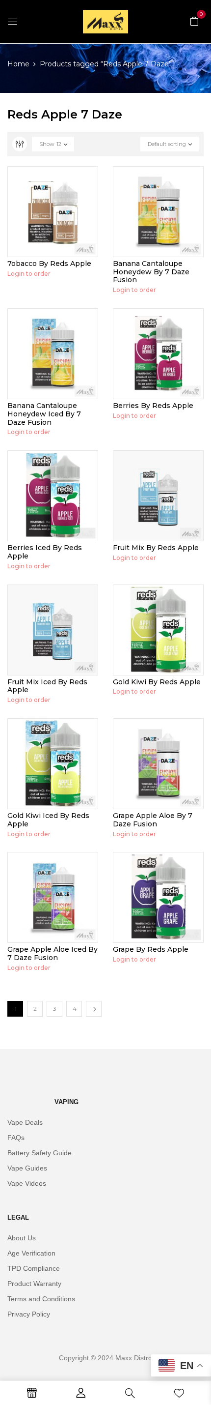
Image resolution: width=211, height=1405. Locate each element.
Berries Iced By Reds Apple (44, 551)
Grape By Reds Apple (150, 949)
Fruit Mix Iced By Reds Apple (47, 686)
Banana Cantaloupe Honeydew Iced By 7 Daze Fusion (44, 414)
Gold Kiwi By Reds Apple (157, 681)
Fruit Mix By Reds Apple (156, 547)
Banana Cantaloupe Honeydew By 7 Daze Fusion (151, 272)
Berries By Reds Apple (153, 405)
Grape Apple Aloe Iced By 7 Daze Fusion (52, 953)
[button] (194, 20)
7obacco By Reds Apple (49, 263)
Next (94, 1009)
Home (18, 63)
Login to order (29, 273)
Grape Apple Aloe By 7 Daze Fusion (152, 819)
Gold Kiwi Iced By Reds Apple (48, 819)
